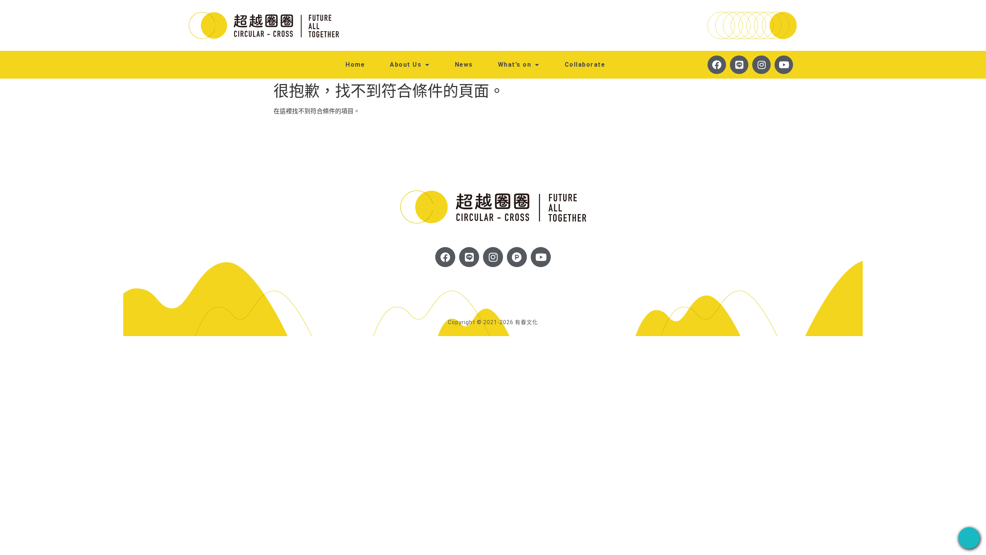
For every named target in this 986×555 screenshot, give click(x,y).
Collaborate (585, 64)
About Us (405, 64)
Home (355, 64)
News (464, 64)
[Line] (739, 65)
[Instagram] (761, 65)
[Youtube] (784, 65)
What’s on (515, 64)
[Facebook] (717, 65)
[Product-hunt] (517, 257)
